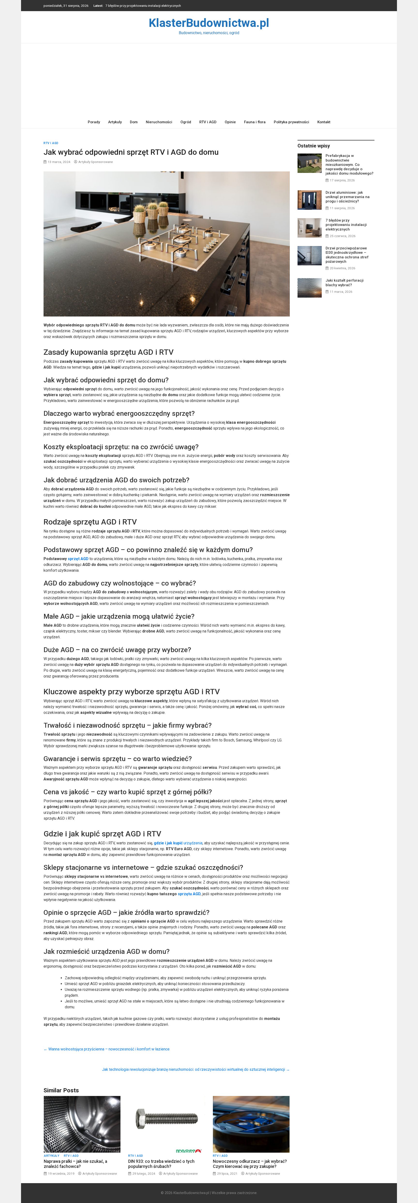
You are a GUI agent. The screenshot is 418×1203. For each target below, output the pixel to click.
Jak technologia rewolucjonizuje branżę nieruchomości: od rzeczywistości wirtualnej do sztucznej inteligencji (196, 1069)
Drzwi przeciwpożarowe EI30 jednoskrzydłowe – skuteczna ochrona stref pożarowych (167, 6)
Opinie (230, 122)
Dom (134, 122)
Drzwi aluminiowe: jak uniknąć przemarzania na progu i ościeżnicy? (348, 196)
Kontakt (323, 122)
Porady (94, 122)
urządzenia (178, 843)
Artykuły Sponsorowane (95, 162)
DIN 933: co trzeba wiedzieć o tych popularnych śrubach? (161, 1164)
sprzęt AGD (78, 558)
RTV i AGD (207, 122)
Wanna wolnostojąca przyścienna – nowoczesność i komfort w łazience (107, 1049)
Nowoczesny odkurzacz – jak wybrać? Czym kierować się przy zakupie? (250, 1164)
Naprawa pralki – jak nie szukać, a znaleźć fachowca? (75, 1164)
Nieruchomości (159, 122)
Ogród (185, 122)
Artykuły (115, 122)
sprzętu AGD (189, 894)
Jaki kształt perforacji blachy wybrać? (345, 282)
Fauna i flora (255, 122)
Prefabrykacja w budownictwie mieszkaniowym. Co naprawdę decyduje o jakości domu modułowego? (349, 165)
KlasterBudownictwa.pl (209, 23)
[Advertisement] (209, 80)
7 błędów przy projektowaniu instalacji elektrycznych (346, 224)
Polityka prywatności (291, 122)
